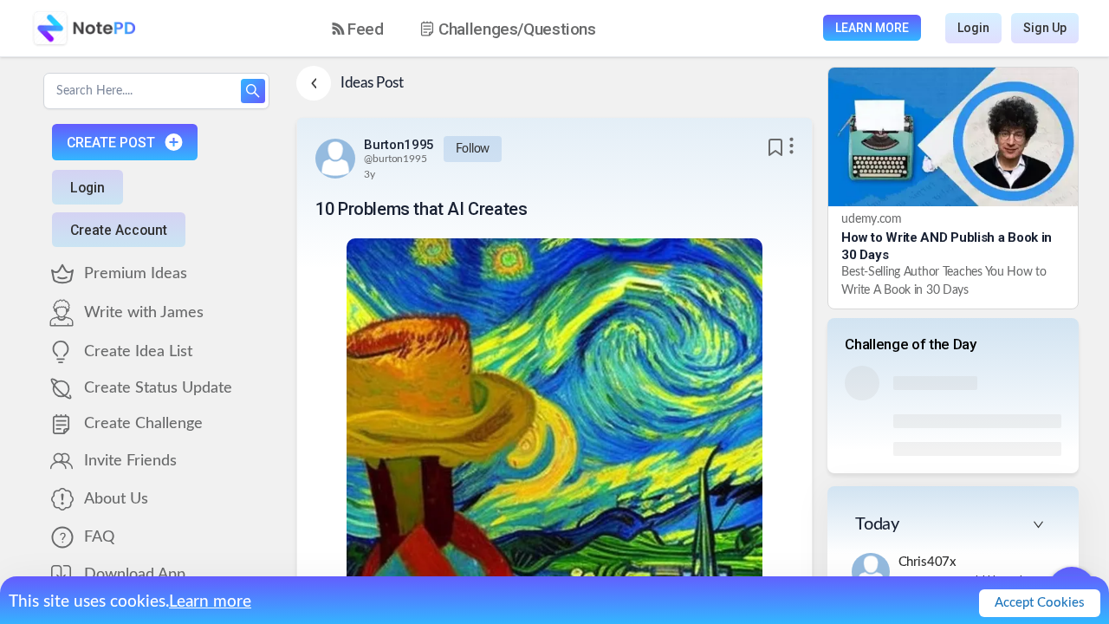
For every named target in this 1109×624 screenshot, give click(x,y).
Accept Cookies (1040, 602)
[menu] (479, 28)
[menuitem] (358, 29)
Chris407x (927, 562)
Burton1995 (399, 145)
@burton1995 (395, 158)
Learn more (210, 602)
